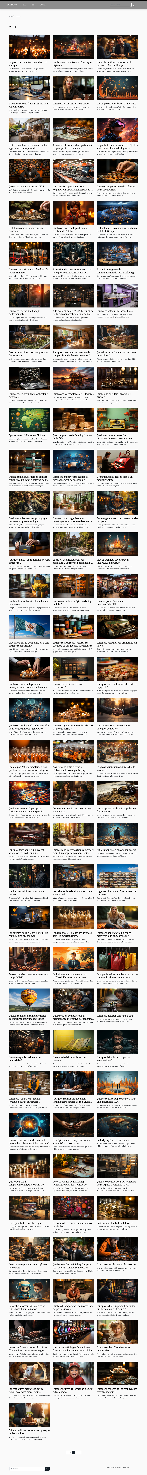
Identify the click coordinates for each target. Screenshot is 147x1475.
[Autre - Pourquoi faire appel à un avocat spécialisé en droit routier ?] (29, 834)
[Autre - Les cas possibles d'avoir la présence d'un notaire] (117, 793)
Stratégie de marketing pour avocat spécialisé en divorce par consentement (72, 1143)
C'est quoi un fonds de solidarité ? (115, 1223)
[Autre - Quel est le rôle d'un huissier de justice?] (117, 378)
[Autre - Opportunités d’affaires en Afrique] (29, 420)
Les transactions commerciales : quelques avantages (114, 727)
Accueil (11, 16)
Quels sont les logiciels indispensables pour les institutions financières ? (29, 727)
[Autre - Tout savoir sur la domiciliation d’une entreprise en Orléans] (29, 627)
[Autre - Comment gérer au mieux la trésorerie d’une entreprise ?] (73, 710)
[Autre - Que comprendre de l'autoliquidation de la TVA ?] (73, 420)
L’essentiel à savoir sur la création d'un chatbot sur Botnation (27, 1307)
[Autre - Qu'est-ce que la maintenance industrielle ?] (29, 1042)
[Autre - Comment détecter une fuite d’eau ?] (117, 1000)
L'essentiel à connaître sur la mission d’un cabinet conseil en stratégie (28, 1349)
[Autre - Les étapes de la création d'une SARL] (117, 88)
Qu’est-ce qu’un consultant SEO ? (26, 186)
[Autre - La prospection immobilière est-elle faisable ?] (117, 751)
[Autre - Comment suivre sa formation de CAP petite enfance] (73, 1373)
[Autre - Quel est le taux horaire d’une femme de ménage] (29, 586)
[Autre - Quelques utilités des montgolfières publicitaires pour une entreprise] (29, 1000)
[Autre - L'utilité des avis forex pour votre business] (29, 876)
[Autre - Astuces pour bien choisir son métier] (117, 834)
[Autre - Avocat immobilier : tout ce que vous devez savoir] (29, 337)
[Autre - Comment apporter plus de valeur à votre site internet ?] (117, 171)
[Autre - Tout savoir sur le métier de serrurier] (117, 1249)
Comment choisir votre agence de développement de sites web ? (70, 478)
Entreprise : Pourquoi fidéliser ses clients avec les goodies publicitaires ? (73, 644)
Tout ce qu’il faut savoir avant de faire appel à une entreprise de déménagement (29, 148)
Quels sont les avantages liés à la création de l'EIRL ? (70, 229)
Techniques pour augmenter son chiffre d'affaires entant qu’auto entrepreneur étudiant (70, 977)
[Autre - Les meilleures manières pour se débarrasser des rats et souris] (29, 1373)
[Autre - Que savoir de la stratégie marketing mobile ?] (73, 586)
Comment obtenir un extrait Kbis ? (115, 310)
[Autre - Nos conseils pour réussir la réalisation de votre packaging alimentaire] (73, 751)
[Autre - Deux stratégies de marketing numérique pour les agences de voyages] (73, 1166)
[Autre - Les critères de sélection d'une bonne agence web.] (73, 876)
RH (33, 5)
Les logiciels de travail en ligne (25, 1223)
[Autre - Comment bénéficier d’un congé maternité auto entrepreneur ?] (117, 917)
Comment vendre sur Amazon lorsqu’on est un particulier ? (24, 1100)
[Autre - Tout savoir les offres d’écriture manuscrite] (117, 1332)
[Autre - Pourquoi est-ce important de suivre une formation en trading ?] (117, 1290)
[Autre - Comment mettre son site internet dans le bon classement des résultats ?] (29, 1124)
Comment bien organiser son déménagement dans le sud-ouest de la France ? (72, 521)
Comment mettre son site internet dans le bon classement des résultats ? (29, 1141)
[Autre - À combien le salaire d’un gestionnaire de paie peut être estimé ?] (73, 129)
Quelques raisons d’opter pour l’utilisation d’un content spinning (26, 810)
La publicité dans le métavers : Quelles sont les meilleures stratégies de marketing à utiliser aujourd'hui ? (117, 148)
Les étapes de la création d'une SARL (116, 103)
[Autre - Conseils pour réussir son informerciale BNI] (117, 586)
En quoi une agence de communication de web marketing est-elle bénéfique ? (115, 272)
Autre (43, 5)
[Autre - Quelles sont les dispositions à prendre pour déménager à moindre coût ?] (73, 834)
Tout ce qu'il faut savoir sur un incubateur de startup (113, 561)
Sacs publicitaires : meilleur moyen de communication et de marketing (117, 976)
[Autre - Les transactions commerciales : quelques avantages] (117, 710)
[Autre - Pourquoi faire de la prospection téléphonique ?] (117, 1042)
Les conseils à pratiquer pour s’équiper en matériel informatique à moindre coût (72, 189)
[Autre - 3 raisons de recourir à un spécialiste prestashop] (73, 1207)
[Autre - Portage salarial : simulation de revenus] (73, 1042)
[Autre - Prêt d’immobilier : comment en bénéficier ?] (29, 212)
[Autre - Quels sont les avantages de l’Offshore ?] (73, 378)
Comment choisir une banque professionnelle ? (24, 312)
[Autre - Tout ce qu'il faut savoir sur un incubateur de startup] (117, 544)
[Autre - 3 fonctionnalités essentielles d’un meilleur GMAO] (117, 461)
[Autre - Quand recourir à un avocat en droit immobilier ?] (117, 337)
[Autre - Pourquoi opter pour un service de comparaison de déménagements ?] (73, 337)
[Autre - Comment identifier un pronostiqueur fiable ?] (117, 627)
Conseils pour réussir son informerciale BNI (110, 603)
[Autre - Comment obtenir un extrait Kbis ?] (117, 295)
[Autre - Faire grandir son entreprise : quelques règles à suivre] (29, 1415)
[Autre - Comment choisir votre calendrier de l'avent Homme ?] (29, 254)
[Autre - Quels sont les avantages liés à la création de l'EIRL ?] (73, 212)
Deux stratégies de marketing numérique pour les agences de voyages (69, 1184)
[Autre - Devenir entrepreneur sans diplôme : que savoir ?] (29, 1249)
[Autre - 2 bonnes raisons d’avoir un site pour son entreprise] (29, 88)
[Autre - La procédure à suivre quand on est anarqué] (29, 46)
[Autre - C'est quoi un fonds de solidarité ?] (117, 1207)
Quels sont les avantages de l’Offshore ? (73, 393)
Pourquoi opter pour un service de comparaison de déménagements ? (71, 354)
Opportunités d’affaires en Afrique (27, 435)
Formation (12, 5)
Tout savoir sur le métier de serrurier (117, 1264)
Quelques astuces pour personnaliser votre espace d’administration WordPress (116, 1184)
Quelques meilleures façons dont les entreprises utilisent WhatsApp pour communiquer (28, 479)
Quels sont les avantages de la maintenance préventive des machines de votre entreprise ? (73, 1018)
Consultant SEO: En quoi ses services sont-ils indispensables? (72, 934)
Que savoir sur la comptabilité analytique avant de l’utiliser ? (26, 1184)
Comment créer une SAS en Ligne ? (71, 103)
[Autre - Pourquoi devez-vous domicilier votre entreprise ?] (29, 544)
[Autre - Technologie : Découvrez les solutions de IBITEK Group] (117, 212)
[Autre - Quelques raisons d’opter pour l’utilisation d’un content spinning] (29, 793)
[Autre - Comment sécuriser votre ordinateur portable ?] (29, 378)
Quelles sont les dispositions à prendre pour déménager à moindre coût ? (73, 851)
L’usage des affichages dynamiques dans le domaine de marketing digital (72, 1349)
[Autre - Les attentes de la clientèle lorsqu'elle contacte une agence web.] (29, 917)
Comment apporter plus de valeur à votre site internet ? (116, 188)
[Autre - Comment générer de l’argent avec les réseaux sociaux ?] (117, 1373)
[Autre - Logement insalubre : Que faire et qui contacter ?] (117, 876)
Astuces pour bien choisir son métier (116, 849)
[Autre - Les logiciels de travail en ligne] (29, 1207)
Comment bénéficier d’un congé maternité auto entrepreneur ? (114, 934)
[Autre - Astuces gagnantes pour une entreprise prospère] (117, 503)
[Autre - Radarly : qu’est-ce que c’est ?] (117, 1124)
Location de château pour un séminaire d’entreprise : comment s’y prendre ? (72, 562)
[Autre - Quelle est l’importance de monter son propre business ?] (73, 1290)
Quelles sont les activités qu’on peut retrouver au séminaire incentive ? (72, 1266)
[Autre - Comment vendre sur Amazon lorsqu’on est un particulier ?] (29, 1083)
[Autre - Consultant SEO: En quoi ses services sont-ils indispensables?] (73, 917)
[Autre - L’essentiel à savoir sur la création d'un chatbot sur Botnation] (29, 1290)
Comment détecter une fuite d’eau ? (116, 1015)
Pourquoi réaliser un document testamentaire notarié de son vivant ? (72, 1100)
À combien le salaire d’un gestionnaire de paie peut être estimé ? (73, 146)
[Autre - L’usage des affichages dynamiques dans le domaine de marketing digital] (73, 1332)
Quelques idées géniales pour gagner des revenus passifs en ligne (28, 520)
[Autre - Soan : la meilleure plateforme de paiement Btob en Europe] (117, 46)
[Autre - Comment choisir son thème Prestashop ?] (73, 668)
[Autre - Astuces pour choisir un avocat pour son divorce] (73, 793)
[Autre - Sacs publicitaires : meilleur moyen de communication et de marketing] (117, 959)
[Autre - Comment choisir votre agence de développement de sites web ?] (73, 461)
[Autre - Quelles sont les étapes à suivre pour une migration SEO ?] (117, 1083)
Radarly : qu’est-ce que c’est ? (113, 1140)
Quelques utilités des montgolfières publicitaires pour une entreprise (27, 1017)
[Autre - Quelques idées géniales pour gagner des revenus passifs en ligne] (29, 503)
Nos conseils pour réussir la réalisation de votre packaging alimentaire (69, 769)
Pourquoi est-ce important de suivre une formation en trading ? (116, 1307)
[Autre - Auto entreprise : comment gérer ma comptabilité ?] (29, 959)
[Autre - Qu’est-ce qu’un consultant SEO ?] (29, 171)
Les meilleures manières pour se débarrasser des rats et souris (26, 1390)
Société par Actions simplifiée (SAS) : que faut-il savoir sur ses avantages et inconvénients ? (29, 769)
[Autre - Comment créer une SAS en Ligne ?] (73, 88)
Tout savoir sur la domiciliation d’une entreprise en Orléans (29, 644)
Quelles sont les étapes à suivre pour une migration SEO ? (116, 1100)
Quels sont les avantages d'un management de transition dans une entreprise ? (28, 687)
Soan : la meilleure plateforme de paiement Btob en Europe (114, 64)
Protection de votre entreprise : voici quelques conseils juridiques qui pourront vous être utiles (72, 272)
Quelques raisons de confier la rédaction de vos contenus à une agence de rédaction (114, 438)
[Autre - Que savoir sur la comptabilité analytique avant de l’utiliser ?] (29, 1166)
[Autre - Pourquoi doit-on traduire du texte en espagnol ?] (117, 668)
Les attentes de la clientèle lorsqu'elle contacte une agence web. (28, 934)
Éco (24, 5)
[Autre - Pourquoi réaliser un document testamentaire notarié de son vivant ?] (73, 1083)
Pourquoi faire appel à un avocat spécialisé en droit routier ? (26, 851)
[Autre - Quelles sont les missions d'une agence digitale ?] (73, 46)
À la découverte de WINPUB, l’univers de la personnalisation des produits (73, 312)
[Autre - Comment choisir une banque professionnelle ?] (29, 295)
